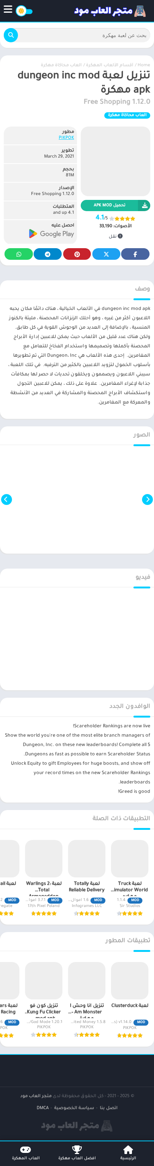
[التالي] (6, 499)
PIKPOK (66, 138)
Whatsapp (18, 254)
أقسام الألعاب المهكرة (109, 65)
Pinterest (77, 254)
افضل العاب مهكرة (77, 1158)
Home (144, 65)
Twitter (106, 254)
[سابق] (147, 499)
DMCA (43, 1108)
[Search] (11, 35)
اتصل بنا (108, 1108)
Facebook (135, 254)
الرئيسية (128, 1158)
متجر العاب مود (36, 1096)
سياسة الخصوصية (74, 1108)
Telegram (47, 254)
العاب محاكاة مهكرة (61, 65)
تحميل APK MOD (110, 205)
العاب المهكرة (26, 1158)
